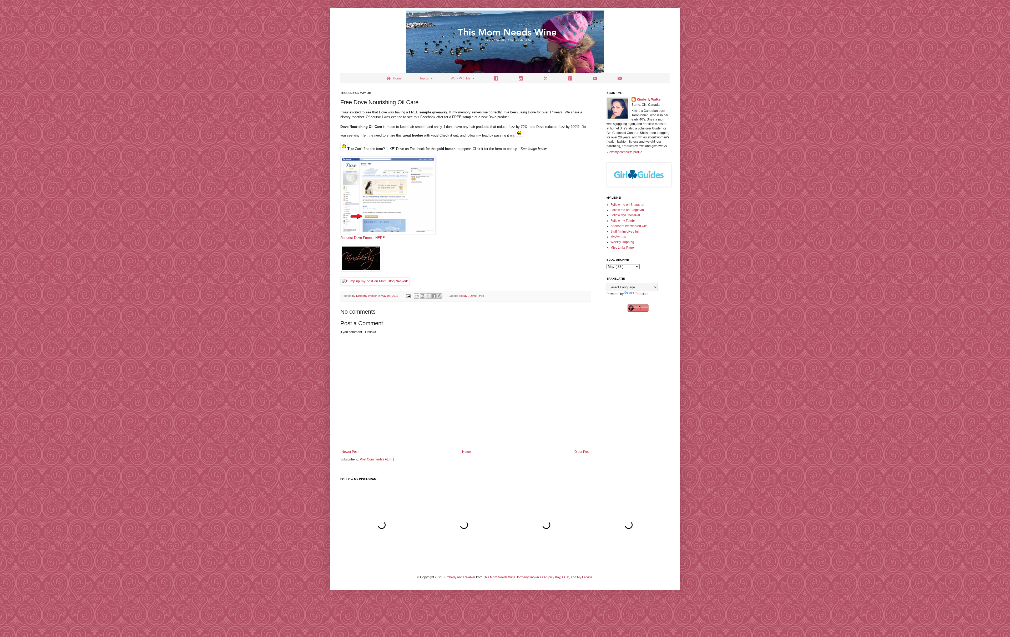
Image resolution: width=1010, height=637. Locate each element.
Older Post (581, 452)
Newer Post (350, 452)
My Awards (618, 237)
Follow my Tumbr (622, 221)
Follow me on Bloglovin (627, 210)
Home (466, 452)
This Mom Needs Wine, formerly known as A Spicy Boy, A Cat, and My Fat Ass (537, 577)
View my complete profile (624, 152)
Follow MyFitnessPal (625, 215)
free (481, 295)
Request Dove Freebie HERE (362, 238)
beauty (463, 295)
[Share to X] (428, 296)
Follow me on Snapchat (627, 205)
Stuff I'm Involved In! (624, 231)
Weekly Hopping (622, 242)
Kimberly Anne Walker (459, 577)
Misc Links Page (622, 247)
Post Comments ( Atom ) (377, 459)
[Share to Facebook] (434, 296)
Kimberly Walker (649, 99)
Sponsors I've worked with (629, 226)
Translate (641, 294)
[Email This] (416, 296)
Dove (473, 295)
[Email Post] (408, 295)
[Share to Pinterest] (439, 296)
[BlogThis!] (422, 296)
